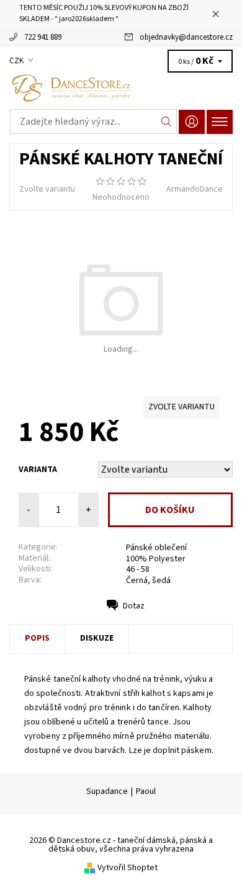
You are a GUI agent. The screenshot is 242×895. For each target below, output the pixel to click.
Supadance (107, 791)
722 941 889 (42, 37)
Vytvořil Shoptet (127, 868)
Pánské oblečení (156, 547)
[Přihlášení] (192, 122)
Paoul (146, 791)
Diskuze (97, 638)
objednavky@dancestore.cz (186, 37)
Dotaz (134, 606)
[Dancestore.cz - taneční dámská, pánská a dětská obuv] (121, 88)
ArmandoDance (194, 189)
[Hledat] (166, 121)
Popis (37, 638)
